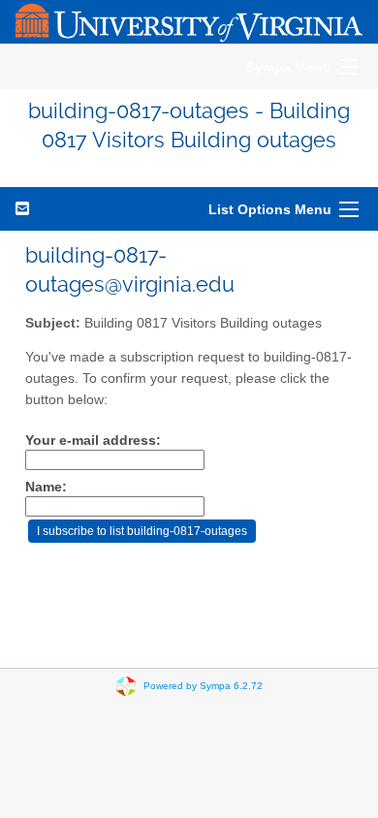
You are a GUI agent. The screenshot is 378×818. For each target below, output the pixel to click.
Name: (46, 487)
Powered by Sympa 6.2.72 (203, 684)
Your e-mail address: (93, 440)
